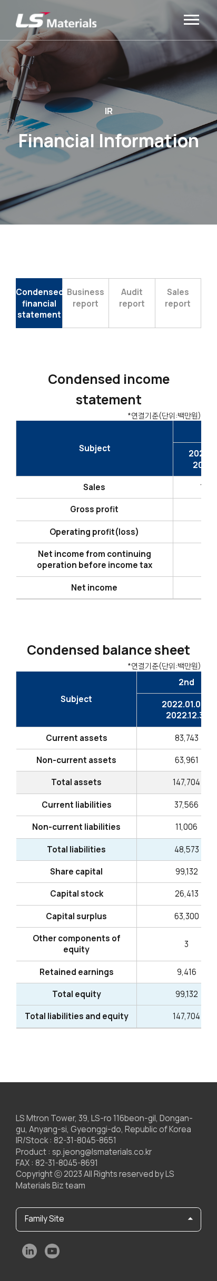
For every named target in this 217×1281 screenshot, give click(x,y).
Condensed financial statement (39, 303)
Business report (85, 298)
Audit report (132, 298)
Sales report (178, 298)
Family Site (44, 1218)
